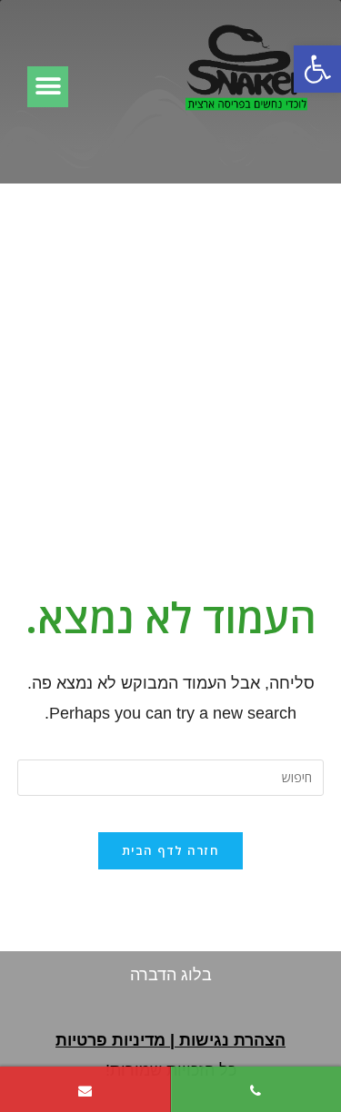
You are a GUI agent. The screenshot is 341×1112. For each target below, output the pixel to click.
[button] (317, 69)
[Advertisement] (170, 363)
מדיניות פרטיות (110, 1040)
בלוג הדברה (171, 975)
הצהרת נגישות (232, 1040)
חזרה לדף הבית (170, 850)
